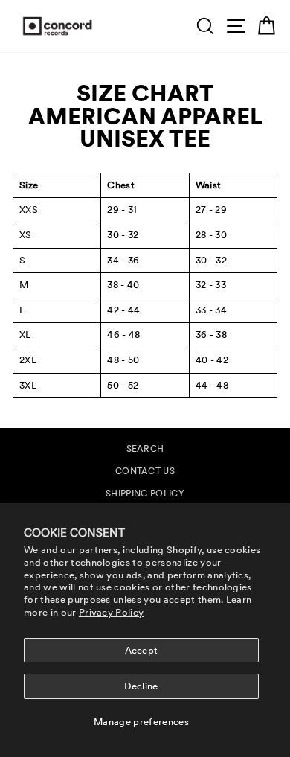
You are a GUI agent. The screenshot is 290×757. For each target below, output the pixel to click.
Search (145, 449)
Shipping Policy (145, 493)
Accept (141, 650)
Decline (141, 685)
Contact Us (145, 471)
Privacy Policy (111, 612)
